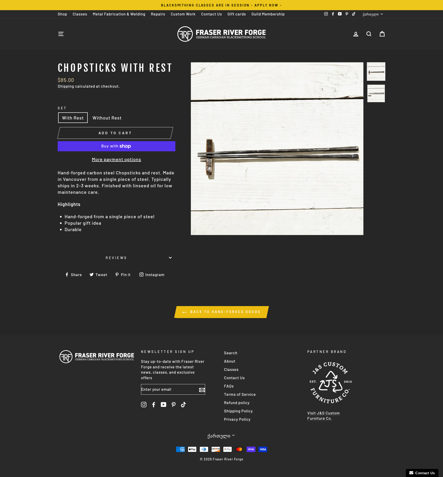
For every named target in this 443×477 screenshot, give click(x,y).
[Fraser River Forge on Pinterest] (173, 405)
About (229, 361)
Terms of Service (240, 394)
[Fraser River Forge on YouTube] (163, 405)
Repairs (158, 14)
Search (230, 352)
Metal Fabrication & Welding (119, 14)
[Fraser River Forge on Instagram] (144, 405)
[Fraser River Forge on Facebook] (153, 405)
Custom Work (183, 14)
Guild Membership (268, 14)
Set (62, 108)
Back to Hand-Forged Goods (225, 312)
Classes (80, 14)
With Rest (73, 117)
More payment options (116, 159)
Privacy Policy (237, 419)
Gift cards (236, 14)
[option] (221, 5)
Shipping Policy (238, 410)
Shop (62, 14)
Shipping (66, 86)
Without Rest (107, 117)
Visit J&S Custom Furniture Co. (323, 416)
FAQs (229, 386)
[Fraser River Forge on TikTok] (183, 405)
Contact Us (211, 14)
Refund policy (237, 402)
